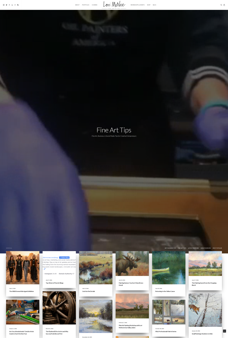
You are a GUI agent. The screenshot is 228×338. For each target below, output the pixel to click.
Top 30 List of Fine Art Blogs (54, 283)
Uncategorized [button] (206, 248)
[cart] (224, 5)
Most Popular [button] (217, 248)
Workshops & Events (138, 5)
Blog (154, 5)
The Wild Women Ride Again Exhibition (21, 291)
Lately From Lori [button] (193, 248)
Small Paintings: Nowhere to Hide (202, 334)
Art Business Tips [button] (170, 248)
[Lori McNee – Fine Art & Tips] (114, 5)
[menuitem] (4, 5)
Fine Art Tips (68, 255)
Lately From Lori (31, 255)
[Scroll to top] (224, 331)
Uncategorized (19, 255)
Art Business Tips (67, 298)
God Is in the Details (88, 291)
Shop (149, 5)
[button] (4, 5)
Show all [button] (9, 248)
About (77, 5)
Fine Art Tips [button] (182, 248)
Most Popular (177, 306)
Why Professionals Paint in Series (165, 331)
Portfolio (85, 5)
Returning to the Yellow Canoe (165, 291)
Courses (94, 5)
